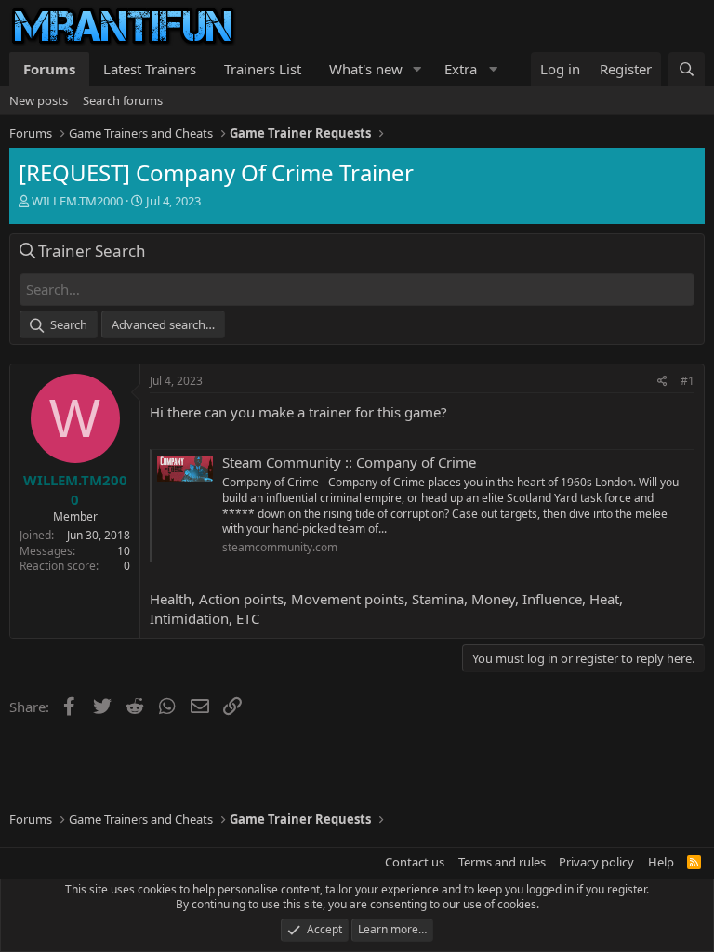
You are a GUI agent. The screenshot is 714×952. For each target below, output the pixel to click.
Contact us (414, 861)
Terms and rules (502, 861)
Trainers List (262, 69)
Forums (49, 69)
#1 (687, 381)
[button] (417, 69)
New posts (38, 100)
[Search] (686, 69)
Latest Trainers (149, 69)
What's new (366, 69)
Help (661, 861)
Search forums (123, 100)
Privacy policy (596, 861)
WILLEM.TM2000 (77, 200)
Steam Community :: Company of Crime (349, 462)
